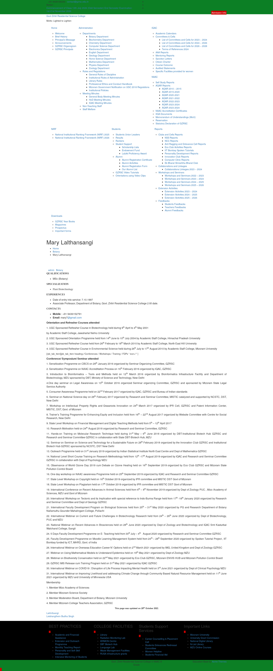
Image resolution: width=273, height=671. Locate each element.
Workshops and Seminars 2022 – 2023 (184, 175)
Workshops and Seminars (171, 172)
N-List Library (197, 644)
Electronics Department (100, 49)
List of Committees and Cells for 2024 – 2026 (184, 42)
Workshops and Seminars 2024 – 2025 (184, 181)
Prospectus (60, 227)
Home (54, 27)
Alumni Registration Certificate (137, 159)
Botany (59, 270)
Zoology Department (99, 68)
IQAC (154, 27)
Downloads (56, 215)
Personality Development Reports (181, 153)
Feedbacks (164, 200)
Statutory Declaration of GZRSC (172, 123)
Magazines (60, 224)
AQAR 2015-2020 (171, 91)
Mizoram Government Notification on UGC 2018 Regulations (119, 87)
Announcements (63, 42)
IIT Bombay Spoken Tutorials (179, 150)
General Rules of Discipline (102, 74)
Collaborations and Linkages (172, 166)
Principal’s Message (65, 39)
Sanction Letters (164, 58)
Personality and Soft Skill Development (67, 652)
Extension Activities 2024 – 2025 (181, 194)
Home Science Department (102, 58)
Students (116, 129)
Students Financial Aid (156, 654)
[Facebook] (226, 1)
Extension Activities (168, 188)
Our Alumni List (129, 169)
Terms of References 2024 (175, 49)
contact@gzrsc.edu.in (78, 1)
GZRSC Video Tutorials (127, 172)
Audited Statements (165, 68)
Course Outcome (164, 65)
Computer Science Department (104, 46)
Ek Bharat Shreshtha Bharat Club (181, 162)
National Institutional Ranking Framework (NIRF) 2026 (82, 137)
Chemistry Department (100, 42)
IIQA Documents (164, 113)
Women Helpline (153, 651)
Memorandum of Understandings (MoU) (176, 117)
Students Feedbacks (175, 204)
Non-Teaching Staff (92, 106)
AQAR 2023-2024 (171, 104)
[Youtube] (226, 7)
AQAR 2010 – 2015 (171, 88)
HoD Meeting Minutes (100, 99)
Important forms (63, 230)
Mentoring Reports (165, 55)
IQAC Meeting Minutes (100, 102)
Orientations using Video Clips (131, 175)
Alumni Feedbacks (174, 210)
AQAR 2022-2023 (171, 101)
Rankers (120, 140)
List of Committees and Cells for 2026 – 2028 (184, 46)
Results (119, 137)
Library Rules (95, 80)
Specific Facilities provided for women (174, 71)
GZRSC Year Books (65, 221)
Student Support (124, 144)
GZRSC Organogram (65, 46)
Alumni (119, 156)
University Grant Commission (204, 637)
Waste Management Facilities (115, 650)
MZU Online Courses (200, 647)
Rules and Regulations (94, 71)
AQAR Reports (163, 85)
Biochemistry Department (101, 39)
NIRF (53, 129)
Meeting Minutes (91, 93)
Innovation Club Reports (177, 156)
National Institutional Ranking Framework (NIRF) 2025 (82, 134)
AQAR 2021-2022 (171, 98)
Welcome (59, 33)
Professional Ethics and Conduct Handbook (110, 83)
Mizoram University (199, 634)
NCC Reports (171, 140)
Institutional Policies (99, 90)
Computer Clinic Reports (177, 159)
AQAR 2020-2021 (171, 95)
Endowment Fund (131, 150)
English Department (99, 52)
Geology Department (99, 55)
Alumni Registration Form (134, 166)
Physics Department (99, 65)
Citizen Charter (163, 61)
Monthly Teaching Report (67, 647)
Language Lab (107, 647)
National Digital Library (201, 641)
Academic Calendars (166, 33)
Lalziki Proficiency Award (134, 153)
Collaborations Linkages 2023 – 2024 (183, 169)
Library (103, 634)
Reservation (162, 120)
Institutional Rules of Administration (106, 77)
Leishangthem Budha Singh (60, 616)
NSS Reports (171, 137)
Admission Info (219, 12)
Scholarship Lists (130, 147)
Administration (86, 27)
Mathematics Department (101, 61)
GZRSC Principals (64, 49)
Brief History (61, 36)
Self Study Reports (165, 82)
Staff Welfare (89, 109)
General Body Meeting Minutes (104, 96)
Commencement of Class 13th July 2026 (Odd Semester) (75, 7)
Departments (89, 33)
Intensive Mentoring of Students (71, 656)
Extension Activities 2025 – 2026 (181, 197)
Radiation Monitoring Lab (112, 637)
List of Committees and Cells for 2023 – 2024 (184, 39)
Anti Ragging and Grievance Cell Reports (185, 144)
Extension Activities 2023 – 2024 (181, 191)
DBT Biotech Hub (108, 644)
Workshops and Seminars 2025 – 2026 (184, 185)
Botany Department (98, 36)
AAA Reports (162, 52)
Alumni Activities (130, 162)
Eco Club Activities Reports (178, 147)
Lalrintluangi (52, 613)
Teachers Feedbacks (175, 207)
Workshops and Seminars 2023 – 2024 (184, 178)
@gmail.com (75, 317)
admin (51, 270)
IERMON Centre (108, 641)
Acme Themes (219, 661)
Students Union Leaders (128, 134)
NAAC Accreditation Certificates (171, 110)
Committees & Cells (165, 36)
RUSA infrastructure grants (113, 653)
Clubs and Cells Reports (170, 134)
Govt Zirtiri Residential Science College (65, 16)
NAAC (155, 76)
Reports (158, 129)
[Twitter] (226, 4)
